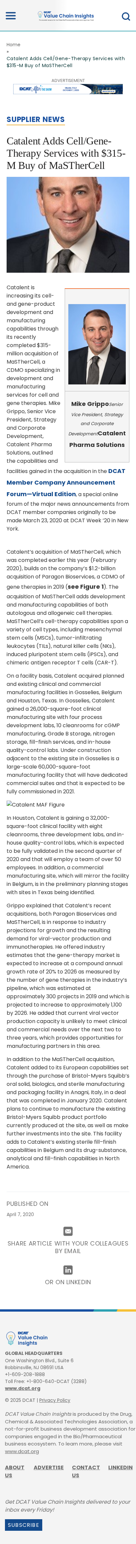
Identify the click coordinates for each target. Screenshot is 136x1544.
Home (13, 44)
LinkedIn (120, 1467)
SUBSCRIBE (23, 1525)
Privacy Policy (54, 1400)
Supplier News (36, 119)
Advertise (49, 1467)
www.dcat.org (22, 1388)
